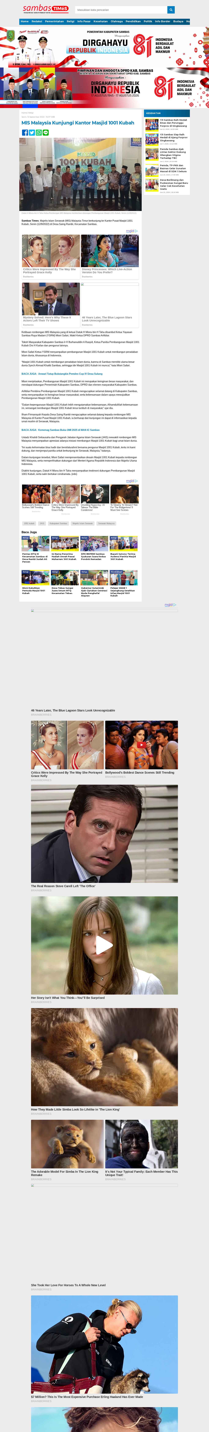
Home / (25, 113)
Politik (148, 21)
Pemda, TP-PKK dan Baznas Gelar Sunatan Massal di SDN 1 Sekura (173, 168)
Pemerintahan (54, 21)
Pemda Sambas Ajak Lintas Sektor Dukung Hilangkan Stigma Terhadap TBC (173, 154)
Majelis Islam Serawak (83, 523)
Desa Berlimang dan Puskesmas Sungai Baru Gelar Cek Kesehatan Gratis (174, 184)
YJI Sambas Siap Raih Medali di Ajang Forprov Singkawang (173, 137)
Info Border (162, 21)
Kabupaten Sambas (58, 523)
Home (25, 21)
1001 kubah (29, 523)
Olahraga (117, 21)
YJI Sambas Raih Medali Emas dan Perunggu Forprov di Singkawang (173, 123)
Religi (70, 21)
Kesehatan (101, 21)
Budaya (178, 21)
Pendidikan (133, 21)
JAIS (42, 523)
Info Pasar (84, 21)
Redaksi (37, 21)
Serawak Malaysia (106, 523)
